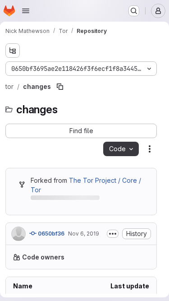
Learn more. (99, 285)
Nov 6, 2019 (83, 243)
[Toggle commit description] (113, 243)
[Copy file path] (60, 86)
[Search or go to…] (133, 10)
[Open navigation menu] (25, 11)
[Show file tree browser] (12, 50)
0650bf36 (50, 243)
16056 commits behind (63, 199)
